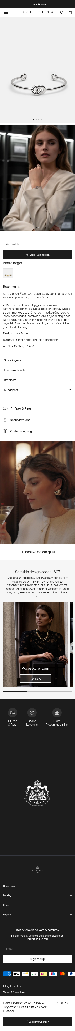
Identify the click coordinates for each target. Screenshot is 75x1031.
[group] (35, 644)
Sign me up (37, 959)
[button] (33, 119)
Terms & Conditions (14, 992)
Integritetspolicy (12, 986)
